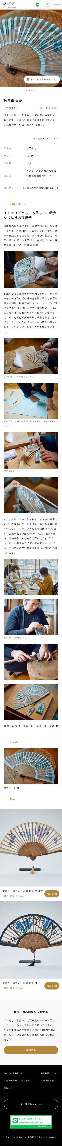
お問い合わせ (47, 1080)
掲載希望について (49, 1073)
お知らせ (8, 1088)
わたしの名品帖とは (14, 1073)
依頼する (31, 1050)
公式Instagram (33, 1104)
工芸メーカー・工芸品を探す (18, 1080)
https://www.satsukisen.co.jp (40, 188)
